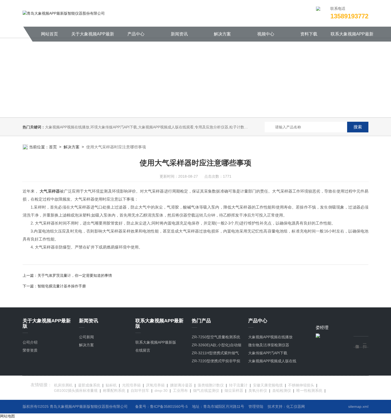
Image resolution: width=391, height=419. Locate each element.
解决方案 (222, 34)
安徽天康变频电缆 (268, 385)
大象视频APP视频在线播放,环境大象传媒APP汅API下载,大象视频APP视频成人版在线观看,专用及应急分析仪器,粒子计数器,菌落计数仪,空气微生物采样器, (172, 127)
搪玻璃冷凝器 (181, 385)
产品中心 (135, 34)
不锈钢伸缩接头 (301, 385)
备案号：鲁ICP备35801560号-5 (161, 406)
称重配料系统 (114, 390)
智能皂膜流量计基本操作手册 (62, 286)
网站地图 (7, 416)
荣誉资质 (30, 350)
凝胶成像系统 (89, 385)
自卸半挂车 (140, 390)
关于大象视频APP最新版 (92, 37)
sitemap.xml (358, 406)
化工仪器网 (295, 406)
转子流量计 (238, 385)
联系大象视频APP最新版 (352, 37)
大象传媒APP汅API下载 (267, 353)
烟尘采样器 (233, 390)
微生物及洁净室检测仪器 (268, 345)
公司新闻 (86, 337)
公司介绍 (30, 342)
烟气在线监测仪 (206, 390)
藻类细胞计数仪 (211, 385)
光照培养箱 (131, 385)
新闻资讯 (179, 34)
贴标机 (111, 385)
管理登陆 (255, 406)
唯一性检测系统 (309, 390)
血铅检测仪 (281, 390)
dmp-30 (161, 390)
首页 (53, 147)
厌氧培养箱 (155, 385)
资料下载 (308, 34)
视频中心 (265, 34)
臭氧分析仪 (257, 390)
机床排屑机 (63, 385)
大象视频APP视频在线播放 (270, 337)
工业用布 (180, 390)
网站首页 (49, 34)
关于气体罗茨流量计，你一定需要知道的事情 (75, 275)
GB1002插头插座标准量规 (76, 390)
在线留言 (142, 350)
